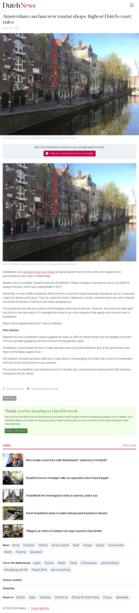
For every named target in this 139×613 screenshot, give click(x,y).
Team (32, 597)
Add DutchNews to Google (44, 388)
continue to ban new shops (38, 272)
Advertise (45, 597)
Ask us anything (60, 569)
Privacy (107, 597)
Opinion (49, 563)
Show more (129, 445)
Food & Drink (39, 569)
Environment (116, 545)
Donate (20, 597)
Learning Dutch (110, 563)
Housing (21, 552)
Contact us (61, 597)
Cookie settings (40, 608)
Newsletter (122, 597)
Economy (9, 398)
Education (36, 552)
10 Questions (89, 563)
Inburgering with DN (16, 569)
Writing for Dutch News (85, 597)
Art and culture (60, 545)
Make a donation (16, 430)
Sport (76, 545)
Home (15, 545)
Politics (43, 545)
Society (100, 545)
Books (61, 563)
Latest (7, 445)
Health (8, 552)
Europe (87, 545)
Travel (73, 563)
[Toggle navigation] (131, 5)
